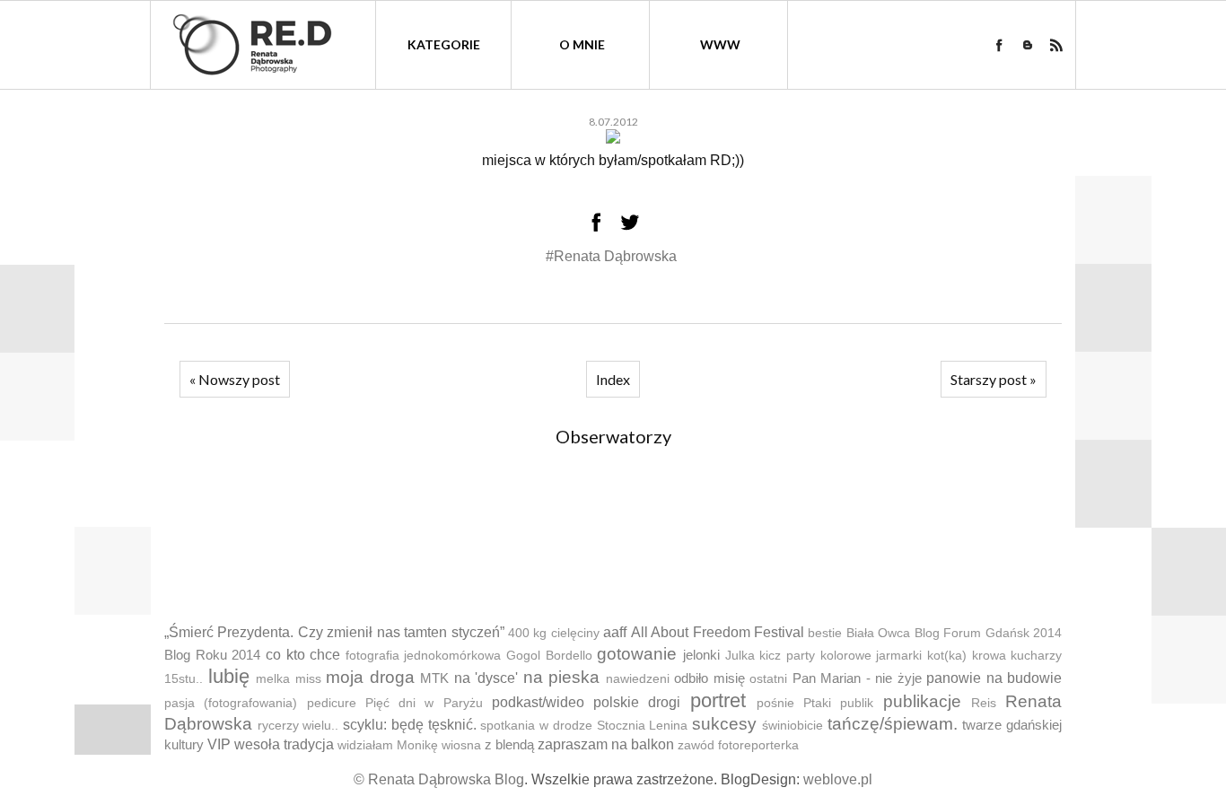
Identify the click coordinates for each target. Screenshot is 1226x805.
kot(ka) (947, 655)
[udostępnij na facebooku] (596, 221)
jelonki (701, 654)
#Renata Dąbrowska (611, 256)
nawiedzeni (638, 679)
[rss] (1056, 45)
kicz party (787, 655)
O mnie (582, 44)
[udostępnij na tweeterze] (630, 221)
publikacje (922, 701)
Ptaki (817, 703)
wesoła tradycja (284, 744)
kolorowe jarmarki (871, 655)
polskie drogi (636, 702)
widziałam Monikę (387, 745)
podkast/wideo (538, 702)
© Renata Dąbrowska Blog (439, 779)
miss (308, 679)
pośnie (775, 703)
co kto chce (303, 654)
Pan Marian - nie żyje (857, 678)
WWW (720, 44)
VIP (219, 744)
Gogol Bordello (549, 655)
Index (613, 379)
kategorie (443, 44)
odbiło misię (709, 678)
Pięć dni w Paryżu (424, 703)
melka (273, 679)
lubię (229, 676)
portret (718, 700)
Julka (740, 655)
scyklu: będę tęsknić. (409, 724)
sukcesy (724, 723)
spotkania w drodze (535, 725)
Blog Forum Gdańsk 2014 (988, 633)
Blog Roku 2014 (212, 654)
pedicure (331, 703)
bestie (825, 633)
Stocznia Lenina (642, 725)
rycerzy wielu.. (298, 725)
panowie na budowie (994, 678)
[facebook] (999, 45)
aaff (614, 632)
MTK (434, 678)
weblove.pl (837, 779)
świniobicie (792, 725)
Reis (983, 703)
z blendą (509, 744)
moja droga (370, 677)
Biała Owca (878, 633)
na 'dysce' (486, 678)
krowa (989, 655)
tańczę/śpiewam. (893, 723)
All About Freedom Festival (717, 632)
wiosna (461, 745)
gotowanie (637, 653)
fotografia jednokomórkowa (424, 655)
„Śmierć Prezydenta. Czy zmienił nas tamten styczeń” (334, 632)
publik (856, 703)
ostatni (768, 679)
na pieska (561, 677)
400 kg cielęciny (554, 633)
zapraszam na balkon (606, 744)
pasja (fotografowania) (230, 703)
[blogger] (1027, 45)
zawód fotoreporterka (738, 745)
